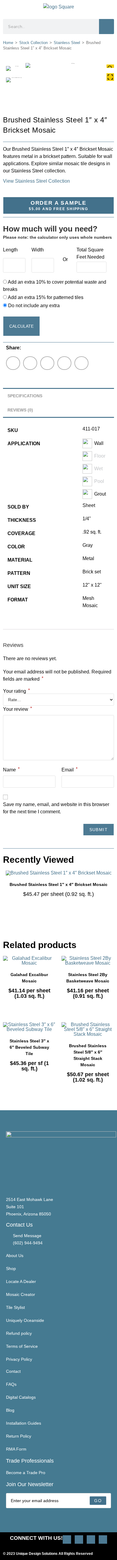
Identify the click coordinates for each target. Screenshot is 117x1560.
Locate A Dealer (21, 1281)
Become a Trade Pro (25, 1472)
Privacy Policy (19, 1359)
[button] (8, 8)
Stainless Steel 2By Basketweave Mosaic (87, 977)
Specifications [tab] (25, 395)
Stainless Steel (67, 42)
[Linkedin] (103, 1539)
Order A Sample (58, 205)
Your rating (16, 691)
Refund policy (19, 1333)
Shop (11, 1268)
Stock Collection (33, 42)
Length (10, 249)
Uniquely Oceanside (25, 1320)
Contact (13, 1371)
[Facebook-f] (91, 1539)
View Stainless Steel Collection (36, 181)
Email (69, 769)
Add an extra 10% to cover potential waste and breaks (54, 285)
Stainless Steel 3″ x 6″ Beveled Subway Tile (29, 1047)
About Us (14, 1255)
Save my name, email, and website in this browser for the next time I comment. (56, 808)
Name (11, 769)
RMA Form (16, 1449)
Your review (17, 709)
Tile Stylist (15, 1307)
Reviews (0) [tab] (20, 410)
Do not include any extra (33, 305)
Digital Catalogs (21, 1397)
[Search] (106, 26)
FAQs (11, 1384)
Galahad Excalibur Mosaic (29, 977)
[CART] (111, 8)
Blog (10, 1410)
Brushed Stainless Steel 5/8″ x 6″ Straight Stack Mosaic (87, 1055)
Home (8, 42)
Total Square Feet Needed (90, 253)
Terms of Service (22, 1346)
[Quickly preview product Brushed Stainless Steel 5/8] (111, 1033)
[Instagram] (67, 1539)
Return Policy (18, 1436)
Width (38, 249)
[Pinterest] (79, 1539)
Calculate (21, 326)
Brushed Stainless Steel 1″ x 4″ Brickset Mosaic (58, 884)
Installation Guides (23, 1423)
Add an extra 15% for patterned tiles (45, 297)
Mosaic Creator (20, 1294)
